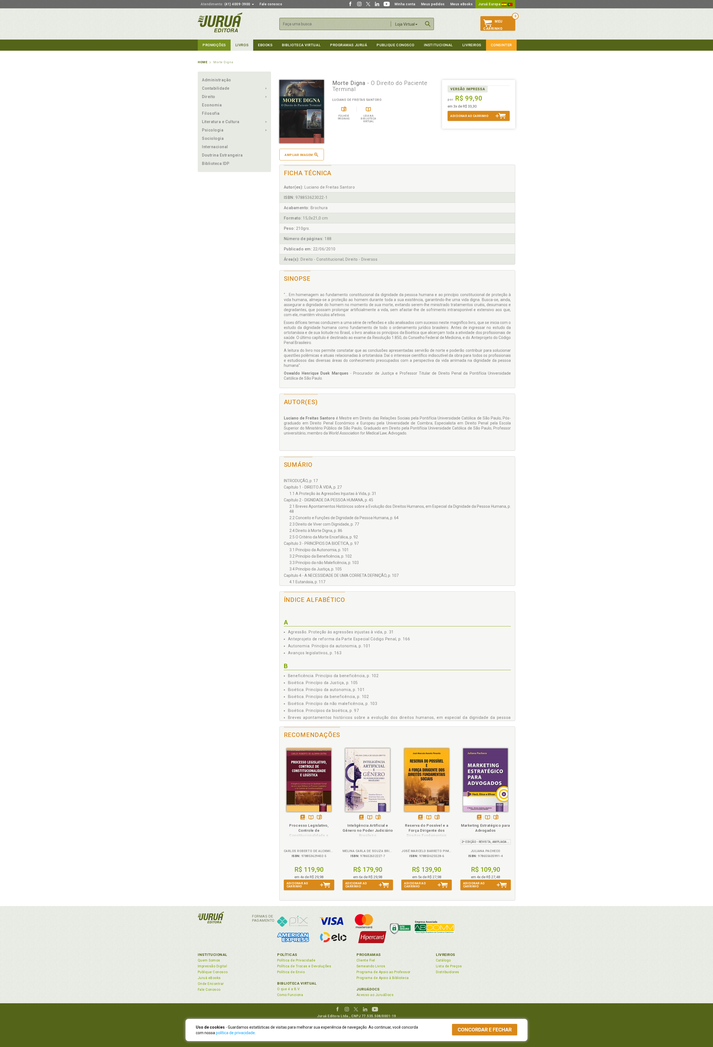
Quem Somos (209, 960)
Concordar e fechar (485, 1030)
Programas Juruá (348, 45)
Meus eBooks (461, 4)
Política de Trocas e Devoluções (304, 966)
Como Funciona (290, 995)
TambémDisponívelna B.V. (311, 817)
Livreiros (471, 45)
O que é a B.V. (289, 989)
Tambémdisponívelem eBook (303, 817)
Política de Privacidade (296, 960)
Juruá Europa (490, 4)
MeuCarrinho (492, 25)
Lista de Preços (449, 966)
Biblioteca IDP (215, 163)
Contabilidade (215, 88)
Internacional (215, 147)
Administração (216, 80)
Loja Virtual (405, 24)
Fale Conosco (209, 990)
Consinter (501, 45)
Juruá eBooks (209, 978)
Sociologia (213, 138)
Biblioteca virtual (301, 45)
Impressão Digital (212, 966)
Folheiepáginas (319, 817)
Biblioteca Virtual (297, 983)
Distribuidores (447, 972)
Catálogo (443, 960)
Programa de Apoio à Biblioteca (382, 978)
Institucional (438, 45)
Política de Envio (291, 972)
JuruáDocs (368, 989)
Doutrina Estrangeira (222, 155)
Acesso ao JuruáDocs (375, 995)
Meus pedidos (433, 4)
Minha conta (405, 4)
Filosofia (211, 113)
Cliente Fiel (365, 960)
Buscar (428, 24)
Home (202, 62)
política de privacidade (235, 1033)
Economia (212, 105)
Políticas (287, 955)
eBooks (265, 45)
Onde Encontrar (211, 984)
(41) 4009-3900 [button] (226, 4)
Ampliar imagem (299, 155)
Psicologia (212, 130)
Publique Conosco (395, 45)
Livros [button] (241, 45)
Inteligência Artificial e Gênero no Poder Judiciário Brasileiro (368, 830)
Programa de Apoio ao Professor (383, 972)
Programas (368, 955)
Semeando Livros (370, 966)
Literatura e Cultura (221, 121)
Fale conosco (271, 4)
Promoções (214, 45)
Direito (208, 96)
